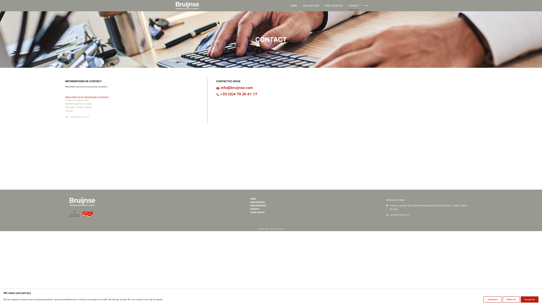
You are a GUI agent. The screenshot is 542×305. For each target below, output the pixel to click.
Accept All (529, 299)
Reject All (511, 299)
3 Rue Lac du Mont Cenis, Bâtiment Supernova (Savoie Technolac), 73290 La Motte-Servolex (429, 207)
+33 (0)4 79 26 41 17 (399, 215)
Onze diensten (334, 5)
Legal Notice (257, 212)
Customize (493, 299)
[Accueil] (188, 5)
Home (293, 5)
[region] (271, 297)
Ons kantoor (311, 5)
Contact (353, 5)
